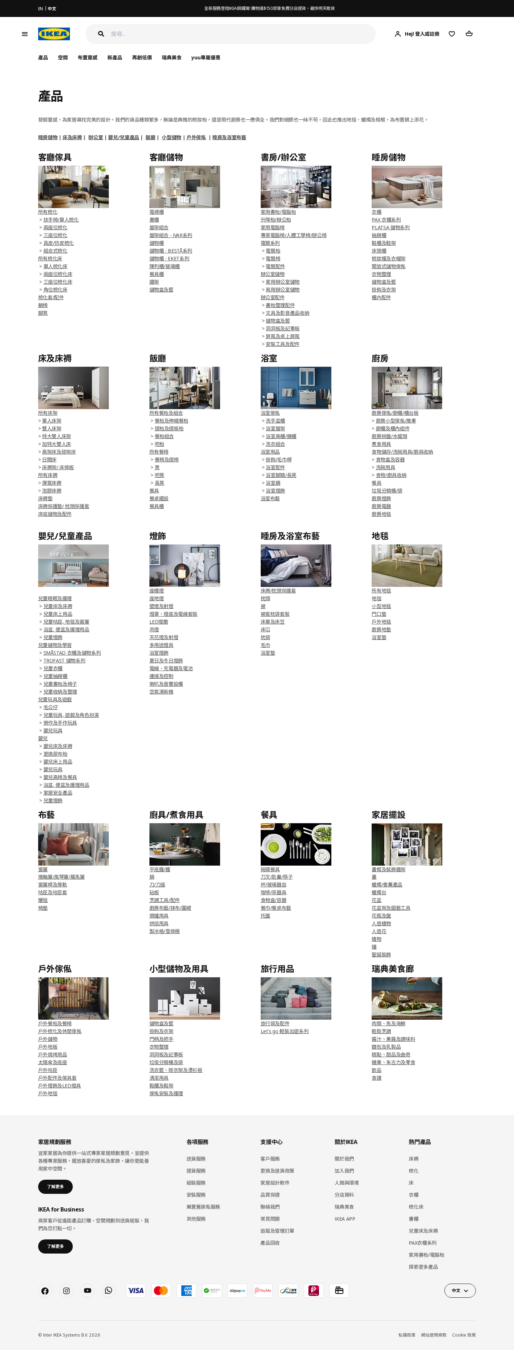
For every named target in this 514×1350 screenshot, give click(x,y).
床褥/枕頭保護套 (278, 590)
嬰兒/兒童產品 (123, 137)
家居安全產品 (57, 792)
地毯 (376, 598)
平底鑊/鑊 (159, 869)
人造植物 (381, 923)
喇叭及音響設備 (166, 683)
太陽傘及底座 (52, 1062)
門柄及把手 (161, 1039)
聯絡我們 (270, 1206)
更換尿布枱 (55, 753)
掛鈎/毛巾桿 (278, 459)
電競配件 (275, 266)
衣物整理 (381, 274)
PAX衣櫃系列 (423, 1242)
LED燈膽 (158, 621)
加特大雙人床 (56, 444)
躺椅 (43, 305)
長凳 (159, 482)
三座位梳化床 (57, 281)
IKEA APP (345, 1218)
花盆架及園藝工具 (391, 907)
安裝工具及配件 (283, 344)
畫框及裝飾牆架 (389, 869)
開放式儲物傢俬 (389, 266)
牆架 (154, 281)
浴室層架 (275, 428)
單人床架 (51, 420)
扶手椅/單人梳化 (61, 219)
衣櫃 (376, 211)
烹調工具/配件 (164, 900)
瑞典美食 (172, 57)
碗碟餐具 (270, 869)
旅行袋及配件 (275, 1023)
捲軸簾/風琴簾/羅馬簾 (61, 876)
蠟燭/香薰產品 (387, 884)
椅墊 (43, 907)
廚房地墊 (381, 629)
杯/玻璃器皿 (273, 884)
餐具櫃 (156, 274)
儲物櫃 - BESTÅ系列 (170, 250)
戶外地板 (48, 1046)
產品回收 (270, 1242)
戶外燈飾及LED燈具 (59, 1085)
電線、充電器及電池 (171, 668)
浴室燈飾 (275, 490)
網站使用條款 (434, 1335)
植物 (376, 939)
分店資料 (344, 1194)
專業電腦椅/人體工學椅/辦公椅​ (294, 235)
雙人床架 (51, 428)
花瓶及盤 (381, 915)
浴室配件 (275, 467)
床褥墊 (45, 498)
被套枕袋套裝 (275, 614)
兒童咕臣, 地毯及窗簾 (66, 621)
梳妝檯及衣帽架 (389, 258)
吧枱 (159, 444)
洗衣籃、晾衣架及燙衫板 (175, 1070)
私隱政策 (406, 1335)
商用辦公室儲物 (283, 289)
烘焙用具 (159, 923)
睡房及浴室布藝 (229, 137)
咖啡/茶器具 (273, 892)
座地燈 (156, 598)
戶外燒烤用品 (52, 1054)
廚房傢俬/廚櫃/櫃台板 (395, 412)
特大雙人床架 (56, 436)
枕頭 (265, 598)
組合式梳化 (55, 250)
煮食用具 (381, 444)
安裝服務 (196, 1194)
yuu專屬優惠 (205, 57)
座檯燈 (156, 590)
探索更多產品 (423, 1266)
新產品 (114, 57)
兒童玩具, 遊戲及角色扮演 (71, 715)
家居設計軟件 (274, 1182)
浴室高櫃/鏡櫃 (281, 436)
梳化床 (416, 1206)
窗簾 (43, 869)
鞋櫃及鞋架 (384, 243)
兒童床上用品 (57, 614)
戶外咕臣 (48, 1070)
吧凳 (159, 475)
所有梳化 (48, 211)
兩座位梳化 (55, 227)
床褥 (413, 1158)
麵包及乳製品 (386, 1046)
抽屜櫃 (379, 235)
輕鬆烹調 (381, 1031)
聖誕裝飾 (381, 954)
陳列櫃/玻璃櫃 (164, 266)
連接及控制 (161, 676)
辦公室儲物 (273, 274)
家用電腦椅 (273, 227)
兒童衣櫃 (53, 668)
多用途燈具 (161, 645)
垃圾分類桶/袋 (387, 490)
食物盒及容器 (390, 459)
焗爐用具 (159, 915)
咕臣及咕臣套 (52, 892)
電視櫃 (156, 211)
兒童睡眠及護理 (55, 598)
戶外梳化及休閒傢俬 (60, 1031)
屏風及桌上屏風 (283, 336)
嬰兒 (43, 738)
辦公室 (95, 137)
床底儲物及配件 (55, 514)
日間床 (49, 459)
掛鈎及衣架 (384, 289)
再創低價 (142, 57)
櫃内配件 (381, 297)
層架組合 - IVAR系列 (170, 235)
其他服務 (196, 1218)
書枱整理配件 (280, 305)
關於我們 (344, 1158)
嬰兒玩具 (53, 730)
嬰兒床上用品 (57, 761)
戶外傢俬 (196, 137)
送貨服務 (196, 1158)
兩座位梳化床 (57, 274)
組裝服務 (196, 1182)
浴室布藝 (270, 498)
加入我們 (344, 1170)
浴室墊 (268, 652)
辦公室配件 (273, 297)
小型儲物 (171, 137)
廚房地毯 (381, 514)
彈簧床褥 (51, 482)
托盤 (265, 915)
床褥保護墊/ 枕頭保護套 (63, 506)
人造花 (379, 931)
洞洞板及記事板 (283, 328)
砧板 (154, 892)
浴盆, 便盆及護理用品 (66, 629)
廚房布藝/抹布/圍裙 (170, 907)
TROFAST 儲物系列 (64, 660)
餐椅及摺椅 (167, 459)
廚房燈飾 (381, 498)
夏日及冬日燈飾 (166, 660)
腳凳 (43, 313)
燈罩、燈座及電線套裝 (173, 614)
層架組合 (159, 227)
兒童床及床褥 (57, 606)
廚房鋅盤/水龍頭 (389, 436)
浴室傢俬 (270, 412)
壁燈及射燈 (161, 606)
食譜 (376, 1077)
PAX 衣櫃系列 (386, 219)
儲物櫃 (156, 243)
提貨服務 (196, 1170)
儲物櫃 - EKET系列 (169, 258)
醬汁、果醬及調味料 (393, 1039)
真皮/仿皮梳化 (58, 243)
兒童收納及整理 (60, 691)
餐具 (376, 482)
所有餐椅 (159, 451)
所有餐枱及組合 (166, 412)
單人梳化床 (55, 266)
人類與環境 (347, 1182)
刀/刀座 (157, 884)
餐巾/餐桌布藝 (276, 907)
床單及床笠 (273, 621)
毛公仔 (50, 707)
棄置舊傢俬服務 (203, 1206)
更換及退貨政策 (277, 1170)
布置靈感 (88, 57)
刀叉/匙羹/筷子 (277, 876)
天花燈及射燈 (163, 637)
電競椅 (273, 258)
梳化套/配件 (51, 297)
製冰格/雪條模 (164, 931)
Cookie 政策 (464, 1335)
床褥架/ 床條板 (58, 467)
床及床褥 (72, 137)
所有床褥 (48, 475)
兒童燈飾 (53, 637)
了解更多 (55, 1187)
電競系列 (270, 243)
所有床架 (48, 412)
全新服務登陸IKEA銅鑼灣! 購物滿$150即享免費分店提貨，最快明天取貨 (269, 8)
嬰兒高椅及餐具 (60, 777)
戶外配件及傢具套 (57, 1077)
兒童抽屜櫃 (55, 676)
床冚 (265, 629)
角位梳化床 (55, 289)
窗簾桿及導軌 (52, 884)
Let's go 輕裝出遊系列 (285, 1031)
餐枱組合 (164, 436)
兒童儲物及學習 (55, 645)
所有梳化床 (50, 258)
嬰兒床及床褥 (57, 746)
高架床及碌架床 (59, 451)
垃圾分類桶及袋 (166, 1062)
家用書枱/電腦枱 (278, 211)
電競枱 (273, 250)
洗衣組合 (275, 444)
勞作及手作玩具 (60, 722)
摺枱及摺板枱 (169, 428)
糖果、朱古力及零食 (393, 1062)
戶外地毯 (381, 621)
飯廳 (150, 137)
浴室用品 (270, 451)
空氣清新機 (161, 691)
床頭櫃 (379, 250)
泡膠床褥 (51, 490)
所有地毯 (381, 590)
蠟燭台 (379, 892)
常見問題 (270, 1218)
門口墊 (379, 614)
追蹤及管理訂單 (277, 1230)
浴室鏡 (273, 482)
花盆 (376, 900)
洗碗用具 (385, 467)
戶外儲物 (48, 1039)
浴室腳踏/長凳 (281, 475)
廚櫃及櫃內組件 (393, 428)
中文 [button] (456, 1290)
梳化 (413, 1170)
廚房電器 (381, 506)
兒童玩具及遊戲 (55, 699)
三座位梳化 (55, 235)
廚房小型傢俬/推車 (396, 420)
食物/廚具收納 (391, 475)
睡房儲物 (48, 137)
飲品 (376, 1070)
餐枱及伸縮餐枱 (172, 420)
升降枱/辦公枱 (276, 219)
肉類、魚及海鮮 (389, 1023)
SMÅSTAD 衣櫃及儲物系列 (72, 652)
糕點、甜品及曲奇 (391, 1054)
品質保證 (270, 1194)
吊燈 (154, 629)
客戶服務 (270, 1158)
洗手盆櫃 (275, 420)
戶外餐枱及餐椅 (55, 1023)
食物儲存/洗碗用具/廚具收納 (402, 451)
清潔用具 (159, 1077)
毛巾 (265, 645)
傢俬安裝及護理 (166, 1093)
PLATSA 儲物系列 (390, 227)
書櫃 (154, 219)
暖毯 (43, 900)
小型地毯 (381, 606)
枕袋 (265, 637)
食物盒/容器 (273, 900)
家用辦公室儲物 (283, 281)
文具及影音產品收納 (287, 313)
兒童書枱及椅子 (60, 683)
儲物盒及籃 (161, 289)
